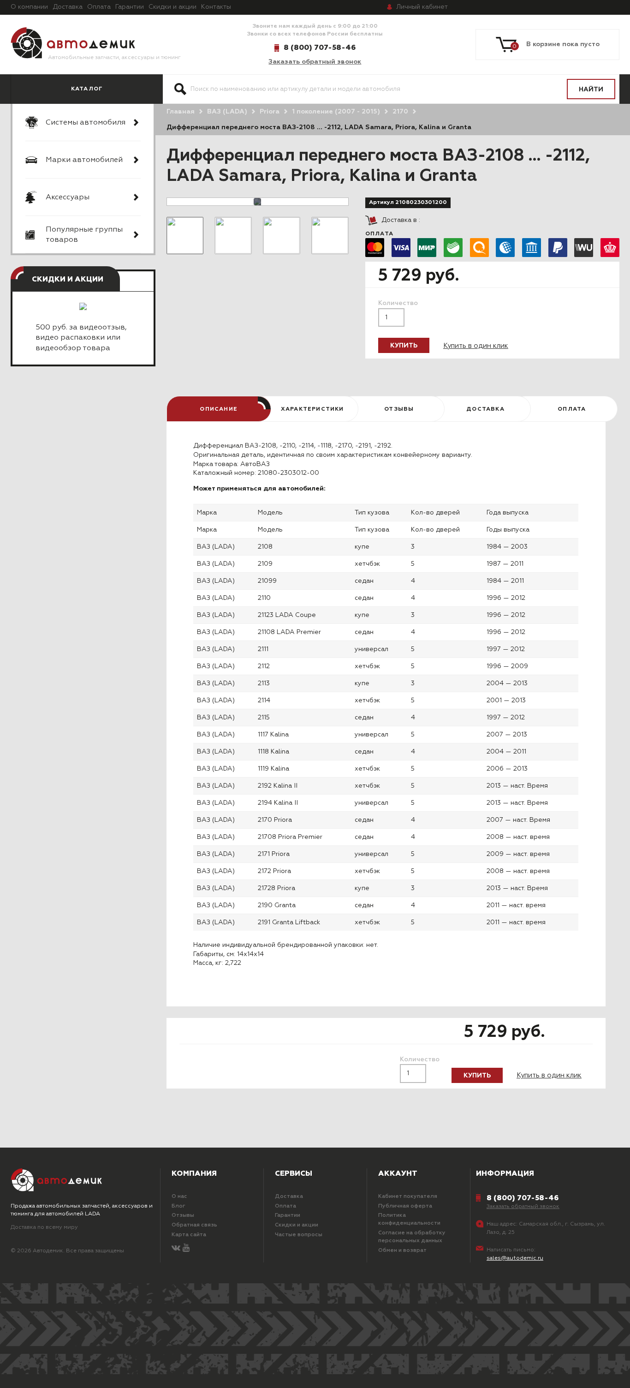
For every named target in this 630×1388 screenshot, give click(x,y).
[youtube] (186, 1248)
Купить (403, 345)
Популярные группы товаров (84, 235)
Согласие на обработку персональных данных (412, 1237)
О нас (179, 1196)
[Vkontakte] (176, 1248)
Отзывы (183, 1215)
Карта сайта (189, 1235)
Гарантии (129, 7)
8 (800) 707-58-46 (320, 47)
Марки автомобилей (84, 160)
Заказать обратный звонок (314, 62)
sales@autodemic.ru (515, 1258)
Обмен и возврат (402, 1250)
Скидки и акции (172, 7)
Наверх (57, 1369)
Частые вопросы (298, 1235)
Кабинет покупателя (407, 1196)
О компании (29, 7)
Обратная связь (194, 1225)
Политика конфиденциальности (409, 1219)
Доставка (68, 7)
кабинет (422, 7)
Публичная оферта (405, 1206)
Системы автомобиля (85, 122)
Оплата (99, 7)
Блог (178, 1206)
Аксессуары (67, 197)
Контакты (216, 7)
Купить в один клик (475, 345)
